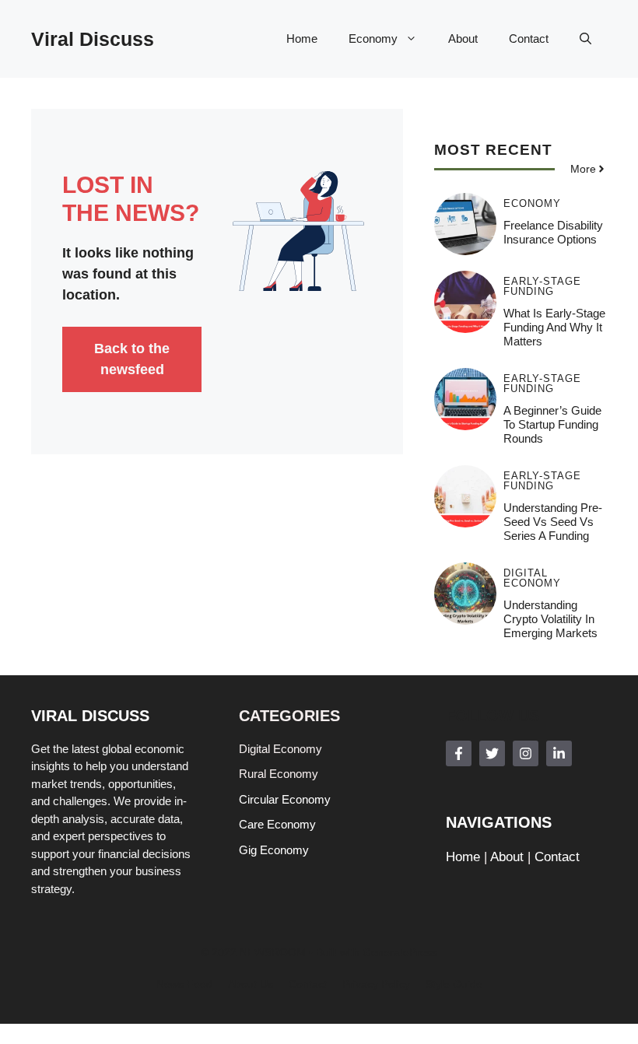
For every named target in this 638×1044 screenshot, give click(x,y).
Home (301, 38)
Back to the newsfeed (132, 359)
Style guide (454, 984)
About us (250, 984)
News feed (184, 984)
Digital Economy (532, 578)
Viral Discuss (92, 39)
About (463, 38)
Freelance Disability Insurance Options (553, 232)
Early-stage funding (542, 286)
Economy (373, 38)
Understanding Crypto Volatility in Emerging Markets (550, 618)
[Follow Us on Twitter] (492, 753)
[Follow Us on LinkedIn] (559, 753)
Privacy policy (376, 984)
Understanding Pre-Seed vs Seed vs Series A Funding (552, 521)
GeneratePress (400, 952)
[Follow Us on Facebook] (458, 753)
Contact (529, 38)
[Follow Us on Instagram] (525, 753)
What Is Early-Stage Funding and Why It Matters (554, 327)
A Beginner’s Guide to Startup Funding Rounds (552, 424)
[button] (585, 39)
